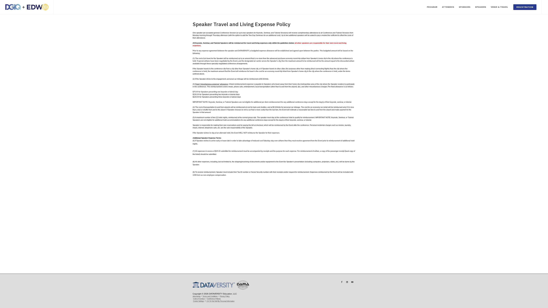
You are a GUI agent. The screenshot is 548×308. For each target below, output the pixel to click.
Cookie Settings (198, 301)
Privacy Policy (225, 296)
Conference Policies (214, 299)
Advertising (196, 296)
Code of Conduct (199, 299)
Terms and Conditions (210, 296)
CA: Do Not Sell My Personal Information (220, 301)
